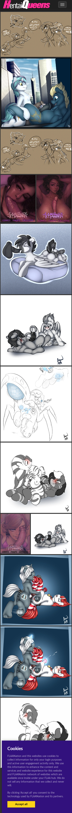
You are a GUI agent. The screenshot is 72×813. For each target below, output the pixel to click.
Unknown (36, 125)
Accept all (21, 804)
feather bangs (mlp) (36, 53)
